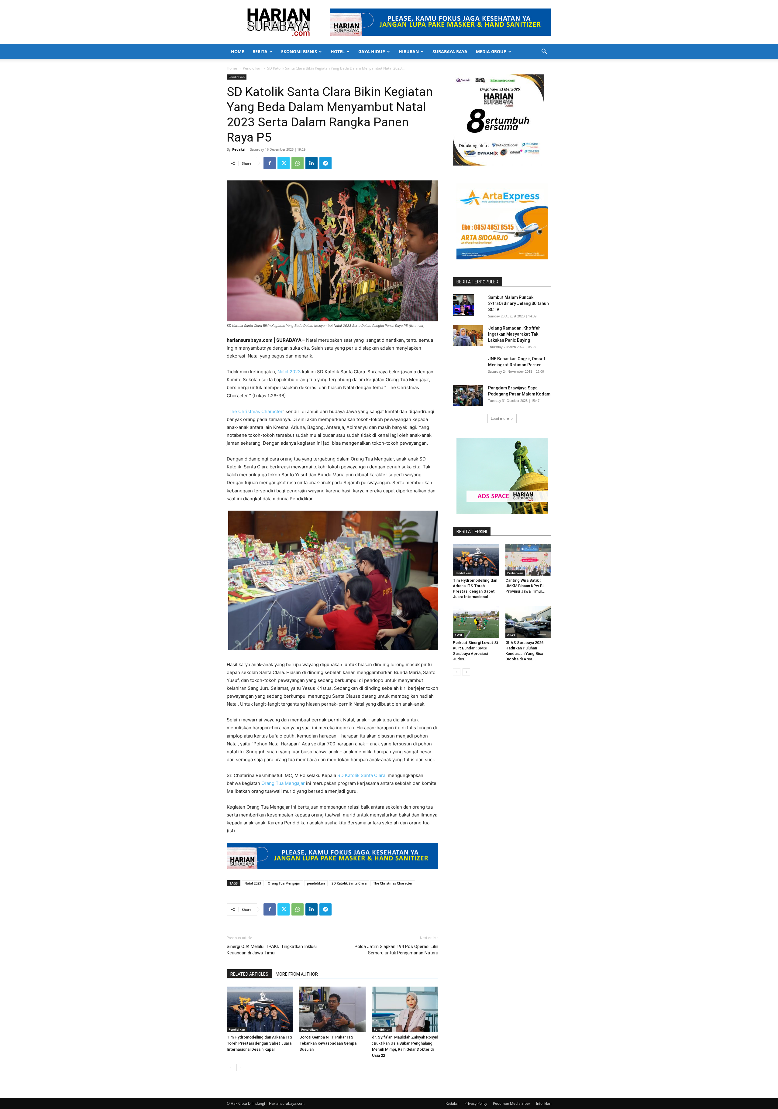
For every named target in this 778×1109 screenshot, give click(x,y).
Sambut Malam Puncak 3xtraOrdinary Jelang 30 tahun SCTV (518, 303)
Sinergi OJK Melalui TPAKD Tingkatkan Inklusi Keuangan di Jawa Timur (272, 950)
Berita (260, 51)
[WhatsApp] (297, 163)
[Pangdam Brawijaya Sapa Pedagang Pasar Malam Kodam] (468, 395)
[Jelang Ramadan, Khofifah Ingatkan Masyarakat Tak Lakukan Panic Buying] (468, 335)
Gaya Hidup (371, 51)
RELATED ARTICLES (249, 974)
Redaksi (238, 149)
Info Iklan (543, 1103)
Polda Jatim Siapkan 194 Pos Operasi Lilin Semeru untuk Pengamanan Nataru (396, 950)
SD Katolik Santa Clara (361, 775)
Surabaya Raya (449, 51)
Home (237, 51)
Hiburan (409, 51)
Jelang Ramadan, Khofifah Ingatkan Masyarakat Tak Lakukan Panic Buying (514, 334)
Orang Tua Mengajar (283, 783)
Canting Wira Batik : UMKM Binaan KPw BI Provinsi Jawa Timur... (525, 586)
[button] (544, 52)
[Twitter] (283, 163)
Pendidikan (252, 68)
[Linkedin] (311, 163)
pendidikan (316, 883)
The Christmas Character (256, 411)
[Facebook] (269, 163)
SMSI (458, 635)
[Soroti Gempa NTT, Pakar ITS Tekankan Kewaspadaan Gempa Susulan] (332, 1009)
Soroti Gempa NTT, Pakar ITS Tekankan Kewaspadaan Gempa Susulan (327, 1043)
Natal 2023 (289, 372)
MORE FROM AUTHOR (297, 974)
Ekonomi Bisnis (299, 51)
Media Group (491, 51)
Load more (500, 418)
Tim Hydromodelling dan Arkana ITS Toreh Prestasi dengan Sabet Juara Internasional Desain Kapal (259, 1043)
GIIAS (511, 635)
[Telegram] (325, 163)
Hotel (338, 51)
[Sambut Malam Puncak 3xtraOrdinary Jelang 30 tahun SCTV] (463, 305)
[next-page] (240, 1067)
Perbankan (515, 573)
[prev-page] (230, 1067)
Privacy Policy (475, 1103)
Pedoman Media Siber (511, 1103)
